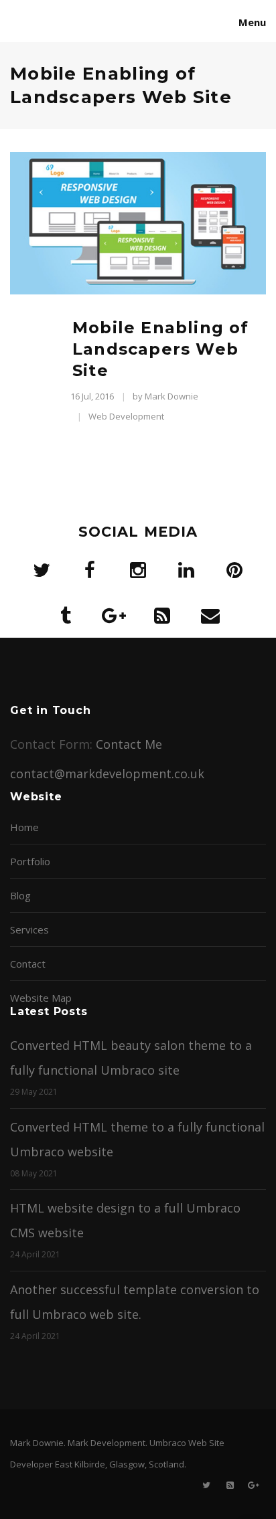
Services (29, 929)
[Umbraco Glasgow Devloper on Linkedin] (186, 569)
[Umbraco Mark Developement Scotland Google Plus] (114, 615)
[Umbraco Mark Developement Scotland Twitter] (41, 569)
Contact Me (129, 744)
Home (24, 827)
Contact (28, 963)
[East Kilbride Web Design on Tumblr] (65, 615)
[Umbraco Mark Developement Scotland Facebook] (90, 569)
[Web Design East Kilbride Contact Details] (210, 615)
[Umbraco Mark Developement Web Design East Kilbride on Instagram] (138, 569)
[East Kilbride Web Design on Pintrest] (234, 569)
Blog (20, 895)
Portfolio (30, 861)
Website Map (41, 997)
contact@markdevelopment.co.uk (107, 774)
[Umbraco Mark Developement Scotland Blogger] (162, 615)
